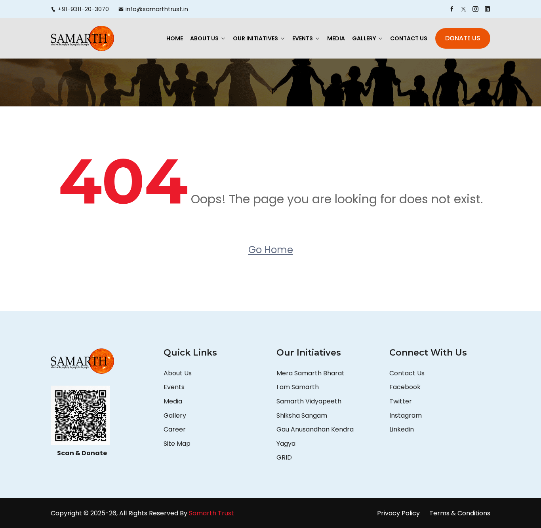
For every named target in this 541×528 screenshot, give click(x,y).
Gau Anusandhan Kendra (315, 429)
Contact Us (408, 38)
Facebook (405, 387)
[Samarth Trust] (82, 38)
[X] (464, 9)
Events (302, 38)
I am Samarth (297, 387)
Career (175, 429)
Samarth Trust (212, 513)
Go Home (270, 249)
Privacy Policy (398, 513)
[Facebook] (452, 9)
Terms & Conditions (459, 513)
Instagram (405, 415)
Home (174, 38)
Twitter (400, 401)
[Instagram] (475, 9)
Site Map (177, 443)
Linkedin (401, 429)
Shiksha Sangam (301, 415)
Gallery (364, 38)
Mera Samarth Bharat (310, 373)
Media (336, 38)
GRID (284, 457)
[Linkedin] (487, 9)
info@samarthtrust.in (157, 9)
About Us (204, 38)
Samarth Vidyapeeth (308, 401)
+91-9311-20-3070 (83, 9)
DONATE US (462, 38)
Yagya (286, 443)
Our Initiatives (255, 38)
